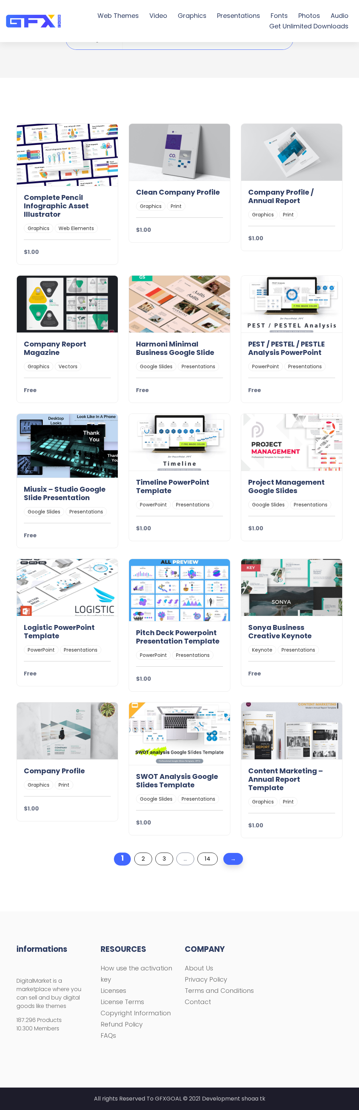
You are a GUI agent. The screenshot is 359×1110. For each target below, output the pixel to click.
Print (176, 206)
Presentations (238, 15)
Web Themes (118, 15)
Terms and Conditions (219, 990)
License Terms (122, 1001)
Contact (198, 1001)
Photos (309, 15)
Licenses (113, 990)
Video (158, 15)
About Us (199, 968)
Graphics (192, 15)
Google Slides (156, 366)
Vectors (68, 366)
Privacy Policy (206, 979)
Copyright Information (136, 1013)
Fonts (279, 15)
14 (207, 859)
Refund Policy (122, 1024)
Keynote (262, 649)
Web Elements (76, 228)
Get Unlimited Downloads (308, 26)
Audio (339, 15)
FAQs (108, 1035)
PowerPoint (265, 366)
